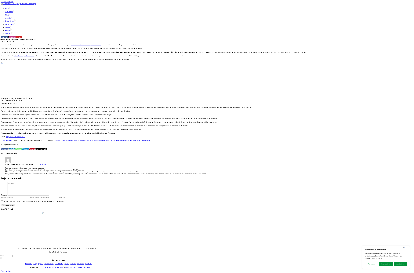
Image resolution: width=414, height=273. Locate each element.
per (111, 140)
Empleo (73, 264)
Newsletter (80, 264)
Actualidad (57, 140)
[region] (386, 257)
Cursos (66, 264)
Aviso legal (44, 267)
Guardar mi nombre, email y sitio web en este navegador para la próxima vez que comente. (34, 201)
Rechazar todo (385, 264)
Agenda (40, 264)
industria (95, 140)
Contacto (88, 264)
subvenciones (145, 140)
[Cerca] (406, 247)
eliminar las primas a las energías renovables (86, 45)
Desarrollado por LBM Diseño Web (77, 267)
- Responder (42, 164)
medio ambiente (103, 140)
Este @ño (5, 209)
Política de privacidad (56, 267)
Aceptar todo (400, 264)
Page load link (6, 271)
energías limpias (85, 140)
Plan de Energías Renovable (24, 56)
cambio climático (67, 140)
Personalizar (371, 264)
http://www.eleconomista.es (15, 137)
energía (76, 140)
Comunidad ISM (6, 140)
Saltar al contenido (7, 2)
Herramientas (48, 264)
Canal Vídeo (59, 264)
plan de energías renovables (122, 140)
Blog (35, 264)
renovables (136, 140)
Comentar (4, 195)
